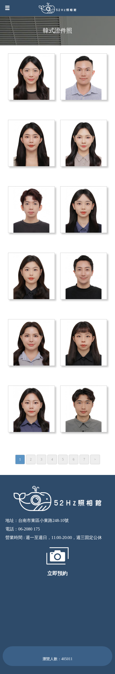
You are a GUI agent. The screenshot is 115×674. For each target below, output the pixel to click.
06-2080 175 (29, 529)
